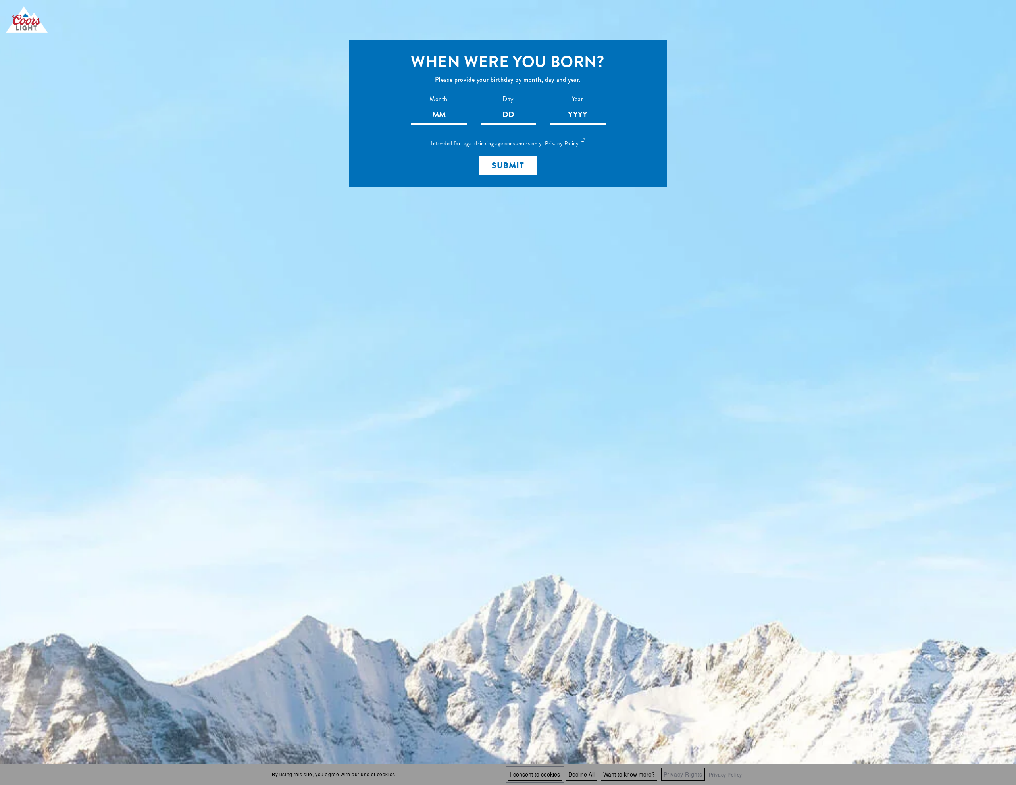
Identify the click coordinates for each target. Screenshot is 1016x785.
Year (577, 99)
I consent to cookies (535, 774)
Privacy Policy (725, 774)
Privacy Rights (683, 774)
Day (508, 99)
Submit (508, 165)
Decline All (581, 774)
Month (438, 99)
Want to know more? (629, 774)
